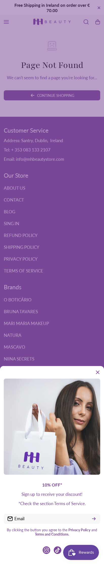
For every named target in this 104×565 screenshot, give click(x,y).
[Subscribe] (94, 519)
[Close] (97, 372)
